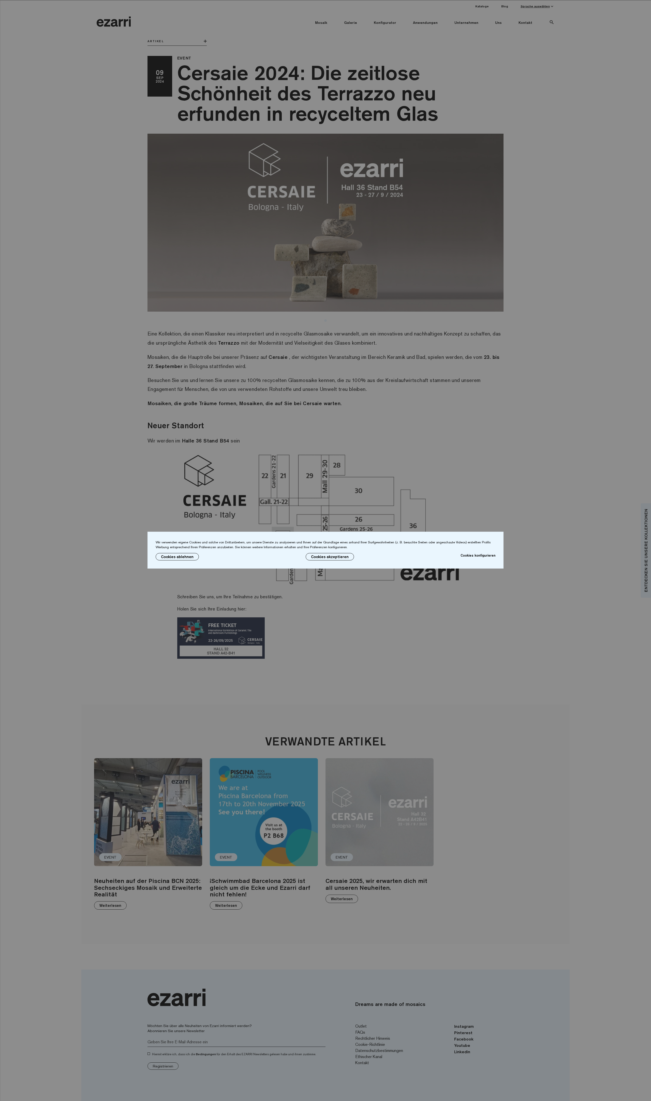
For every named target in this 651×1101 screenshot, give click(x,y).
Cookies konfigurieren (478, 555)
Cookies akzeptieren (330, 556)
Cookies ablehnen (177, 556)
